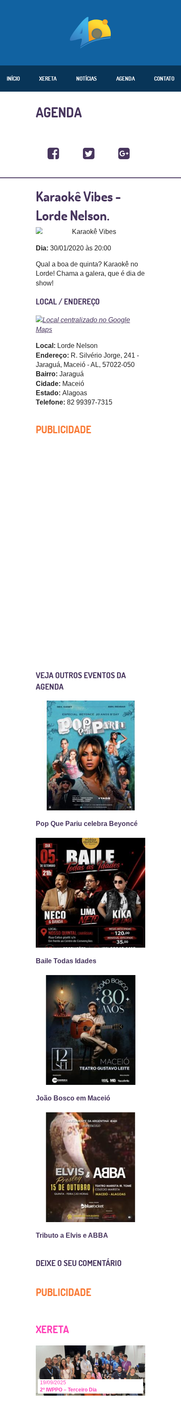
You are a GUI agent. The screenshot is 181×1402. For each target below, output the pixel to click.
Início (13, 78)
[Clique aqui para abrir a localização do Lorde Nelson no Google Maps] (90, 324)
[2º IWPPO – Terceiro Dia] (90, 1370)
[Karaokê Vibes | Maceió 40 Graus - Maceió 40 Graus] (53, 153)
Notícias (86, 78)
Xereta (47, 78)
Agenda (125, 78)
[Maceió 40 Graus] (90, 31)
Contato (164, 78)
